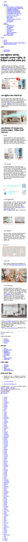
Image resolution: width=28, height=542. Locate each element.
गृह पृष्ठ (5, 40)
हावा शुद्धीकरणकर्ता (7, 389)
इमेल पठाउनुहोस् (4, 393)
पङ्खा (2, 389)
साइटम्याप (3, 387)
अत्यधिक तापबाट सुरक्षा (16, 265)
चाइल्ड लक (23, 265)
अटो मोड (8, 293)
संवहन (9, 102)
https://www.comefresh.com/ (11, 328)
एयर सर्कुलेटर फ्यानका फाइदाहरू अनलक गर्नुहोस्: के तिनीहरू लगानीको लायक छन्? (15, 43)
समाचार (5, 41)
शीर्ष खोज (12, 387)
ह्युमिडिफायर (10, 210)
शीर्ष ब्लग (7, 387)
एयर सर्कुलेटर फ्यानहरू (10, 321)
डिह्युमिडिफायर (7, 390)
